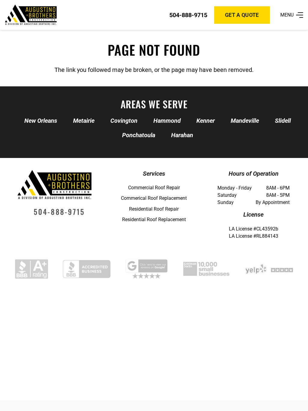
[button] (291, 15)
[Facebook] (54, 226)
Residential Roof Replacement (154, 219)
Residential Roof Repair (154, 209)
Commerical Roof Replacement (154, 198)
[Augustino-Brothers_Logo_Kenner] (31, 15)
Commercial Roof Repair (154, 187)
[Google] (42, 226)
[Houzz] (67, 226)
